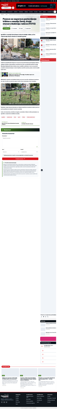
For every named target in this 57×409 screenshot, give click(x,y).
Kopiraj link (28, 28)
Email (21, 28)
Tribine (23, 117)
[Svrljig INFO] (4, 4)
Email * (22, 149)
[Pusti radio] (13, 8)
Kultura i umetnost (40, 396)
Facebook (15, 28)
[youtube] (6, 402)
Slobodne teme (50, 11)
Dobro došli (3, 11)
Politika (35, 11)
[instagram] (4, 402)
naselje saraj (9, 117)
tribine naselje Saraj (31, 117)
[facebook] (2, 402)
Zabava (44, 11)
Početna (2, 14)
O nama (48, 396)
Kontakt (48, 402)
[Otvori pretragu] (55, 12)
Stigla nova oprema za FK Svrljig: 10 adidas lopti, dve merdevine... (9, 378)
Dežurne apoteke (29, 401)
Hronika (26, 11)
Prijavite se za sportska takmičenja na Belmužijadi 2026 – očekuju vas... (47, 379)
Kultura (31, 11)
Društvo (15, 11)
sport (19, 117)
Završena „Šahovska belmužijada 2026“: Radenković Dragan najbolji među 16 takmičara (28, 379)
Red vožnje (28, 399)
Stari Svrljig (39, 398)
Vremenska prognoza (30, 403)
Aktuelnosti (10, 11)
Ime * (3, 149)
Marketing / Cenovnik (51, 398)
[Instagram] (53, 1)
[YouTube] (55, 1)
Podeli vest (7, 28)
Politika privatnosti (51, 400)
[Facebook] (51, 1)
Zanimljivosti (39, 400)
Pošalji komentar (19, 158)
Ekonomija (21, 11)
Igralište (3, 117)
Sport (40, 11)
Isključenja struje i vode (29, 397)
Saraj (15, 117)
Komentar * (4, 135)
